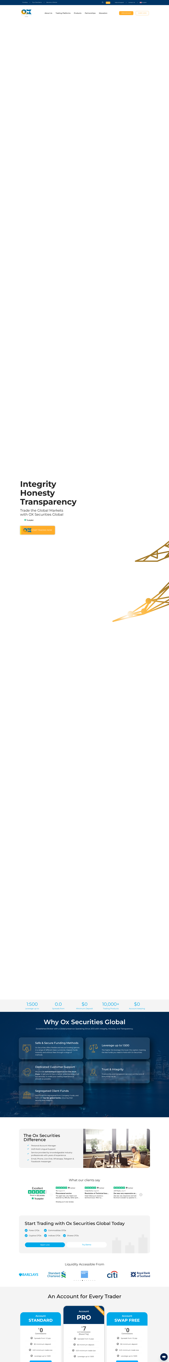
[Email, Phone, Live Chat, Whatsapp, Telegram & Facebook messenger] (51, 1160)
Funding (24, 2)
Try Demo (86, 1245)
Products (77, 13)
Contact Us (132, 2)
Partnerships (90, 13)
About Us (48, 13)
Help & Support (119, 2)
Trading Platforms (63, 13)
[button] (76, 1280)
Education (103, 13)
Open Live (45, 1245)
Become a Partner (51, 2)
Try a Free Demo (37, 2)
